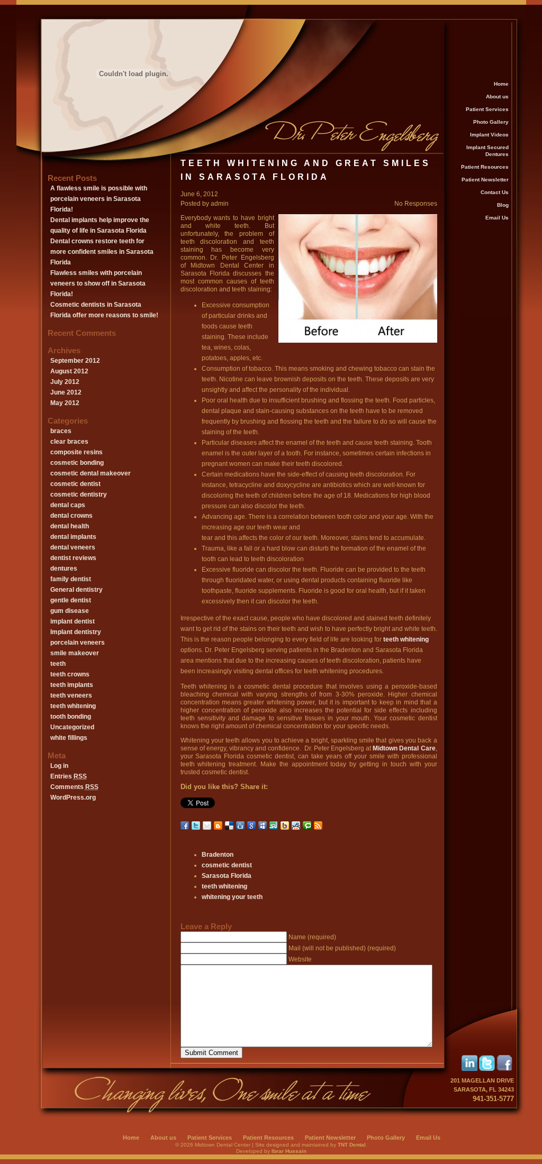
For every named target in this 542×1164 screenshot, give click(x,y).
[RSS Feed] (318, 825)
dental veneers (72, 547)
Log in (59, 765)
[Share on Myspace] (262, 825)
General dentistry (76, 589)
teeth (58, 663)
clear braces (69, 441)
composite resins (76, 452)
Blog (503, 205)
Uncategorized (72, 727)
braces (60, 431)
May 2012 (64, 403)
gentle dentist (70, 600)
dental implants (73, 536)
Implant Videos (489, 135)
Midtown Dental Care (404, 748)
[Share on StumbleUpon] (273, 825)
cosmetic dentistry (78, 494)
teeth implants (71, 685)
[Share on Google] (251, 825)
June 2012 (66, 392)
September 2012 (75, 360)
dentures (63, 568)
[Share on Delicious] (229, 825)
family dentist (70, 579)
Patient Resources (485, 167)
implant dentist (72, 621)
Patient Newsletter (485, 179)
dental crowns (71, 515)
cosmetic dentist (75, 484)
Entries (68, 776)
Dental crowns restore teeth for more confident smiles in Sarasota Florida (101, 251)
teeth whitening (73, 706)
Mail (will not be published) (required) (342, 948)
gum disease (69, 611)
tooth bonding (70, 716)
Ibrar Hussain (289, 1151)
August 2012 (69, 371)
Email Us (497, 218)
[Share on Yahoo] (285, 825)
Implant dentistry (75, 632)
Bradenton (217, 854)
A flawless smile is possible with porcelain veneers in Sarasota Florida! (98, 199)
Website (300, 959)
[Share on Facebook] (184, 825)
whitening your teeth (232, 897)
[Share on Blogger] (218, 825)
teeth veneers (71, 695)
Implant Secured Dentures (487, 150)
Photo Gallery (491, 122)
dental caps (67, 505)
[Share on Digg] (240, 825)
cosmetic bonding (77, 462)
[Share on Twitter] (196, 825)
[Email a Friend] (207, 825)
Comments (74, 787)
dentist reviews (73, 558)
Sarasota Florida (226, 875)
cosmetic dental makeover (90, 473)
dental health (69, 526)
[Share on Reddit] (296, 825)
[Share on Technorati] (307, 825)
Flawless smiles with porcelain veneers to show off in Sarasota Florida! (98, 283)
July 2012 (64, 382)
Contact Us (495, 192)
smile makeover (74, 653)
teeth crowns (69, 674)
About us (497, 96)
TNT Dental (352, 1145)
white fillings (68, 737)
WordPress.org (73, 797)
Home (501, 84)
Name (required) (312, 937)
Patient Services (487, 109)
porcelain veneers (77, 642)
